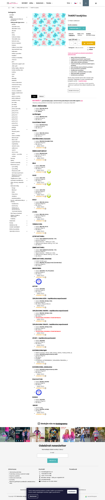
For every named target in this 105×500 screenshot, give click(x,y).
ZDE (82, 101)
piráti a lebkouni (16, 98)
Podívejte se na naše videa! (49, 481)
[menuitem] (24, 3)
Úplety (12, 160)
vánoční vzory (15, 146)
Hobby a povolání (16, 53)
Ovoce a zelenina (16, 91)
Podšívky (13, 218)
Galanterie (12, 221)
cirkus (13, 35)
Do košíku (90, 43)
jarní (13, 62)
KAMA (34, 130)
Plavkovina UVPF (16, 171)
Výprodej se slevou (14, 231)
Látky (11, 17)
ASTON (34, 286)
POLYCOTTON (37, 379)
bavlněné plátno (16, 198)
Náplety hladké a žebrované (15, 216)
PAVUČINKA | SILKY (39, 122)
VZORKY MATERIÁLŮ (14, 227)
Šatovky (13, 158)
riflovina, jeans (16, 131)
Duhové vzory (15, 41)
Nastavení (33, 496)
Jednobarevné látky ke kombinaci (17, 19)
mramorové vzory (17, 84)
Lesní (13, 74)
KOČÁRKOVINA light (39, 350)
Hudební (14, 55)
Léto (13, 76)
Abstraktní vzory (16, 28)
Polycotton (15, 194)
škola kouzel (15, 137)
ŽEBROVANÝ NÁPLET (39, 151)
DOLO (34, 200)
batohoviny (15, 206)
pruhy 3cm (15, 119)
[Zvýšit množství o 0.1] (79, 43)
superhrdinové (16, 142)
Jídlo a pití (14, 66)
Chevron (14, 59)
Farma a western (16, 43)
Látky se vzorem (79, 47)
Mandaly (14, 78)
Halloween (14, 51)
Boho (13, 33)
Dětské (14, 24)
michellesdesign (45, 479)
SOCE (34, 175)
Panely (11, 223)
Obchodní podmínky (15, 472)
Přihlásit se (52, 460)
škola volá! (14, 139)
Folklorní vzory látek (17, 47)
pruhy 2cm (15, 117)
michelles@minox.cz (47, 472)
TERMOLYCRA (37, 224)
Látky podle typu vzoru (17, 22)
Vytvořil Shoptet (92, 496)
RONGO (35, 397)
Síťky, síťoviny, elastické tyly (17, 183)
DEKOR (35, 405)
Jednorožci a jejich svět (18, 64)
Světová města (16, 37)
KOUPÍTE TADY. (83, 81)
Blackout (14, 190)
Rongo (13, 188)
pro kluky (14, 104)
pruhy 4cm (15, 121)
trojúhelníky (15, 144)
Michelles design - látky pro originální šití (52, 477)
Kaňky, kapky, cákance (18, 68)
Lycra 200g (15, 166)
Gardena (14, 196)
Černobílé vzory (16, 39)
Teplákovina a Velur (16, 178)
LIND (34, 187)
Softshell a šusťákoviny (17, 180)
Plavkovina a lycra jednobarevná (16, 175)
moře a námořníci (17, 82)
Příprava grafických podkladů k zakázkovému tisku (22, 482)
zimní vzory (15, 152)
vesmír (14, 150)
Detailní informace (74, 90)
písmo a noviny (16, 96)
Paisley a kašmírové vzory (17, 93)
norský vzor (15, 88)
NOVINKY (11, 15)
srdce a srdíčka (16, 135)
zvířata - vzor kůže (17, 154)
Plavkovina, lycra (15, 164)
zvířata (14, 156)
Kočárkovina (15, 203)
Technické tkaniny (17, 211)
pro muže (14, 106)
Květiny (14, 72)
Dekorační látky (15, 186)
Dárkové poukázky (14, 229)
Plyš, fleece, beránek (16, 213)
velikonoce (15, 148)
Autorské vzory (16, 26)
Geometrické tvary (17, 49)
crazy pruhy (15, 125)
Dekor (13, 192)
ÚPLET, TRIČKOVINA (39, 106)
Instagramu (61, 423)
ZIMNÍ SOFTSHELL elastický (41, 259)
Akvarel (14, 30)
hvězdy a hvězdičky (17, 57)
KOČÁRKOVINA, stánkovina (42, 367)
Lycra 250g (15, 169)
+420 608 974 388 (46, 473)
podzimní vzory (16, 100)
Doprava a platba (14, 476)
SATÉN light (36, 114)
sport (13, 133)
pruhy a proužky (16, 108)
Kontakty (12, 480)
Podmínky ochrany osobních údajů (19, 474)
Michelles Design (90, 35)
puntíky (14, 129)
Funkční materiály (15, 162)
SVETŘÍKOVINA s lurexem (41, 139)
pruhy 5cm (15, 123)
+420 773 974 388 (46, 475)
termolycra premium (17, 173)
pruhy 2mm (15, 110)
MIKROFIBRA (36, 268)
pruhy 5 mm (15, 113)
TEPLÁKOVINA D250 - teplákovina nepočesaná (49, 298)
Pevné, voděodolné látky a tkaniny (18, 201)
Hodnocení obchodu (15, 478)
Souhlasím (72, 492)
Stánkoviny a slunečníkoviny (16, 208)
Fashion (14, 45)
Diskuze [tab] (41, 96)
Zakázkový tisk (13, 225)
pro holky (14, 102)
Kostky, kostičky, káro (17, 70)
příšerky (14, 127)
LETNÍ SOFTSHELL (38, 236)
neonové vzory (16, 86)
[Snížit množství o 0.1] (71, 43)
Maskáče (14, 80)
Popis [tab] (34, 96)
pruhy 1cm (14, 115)
